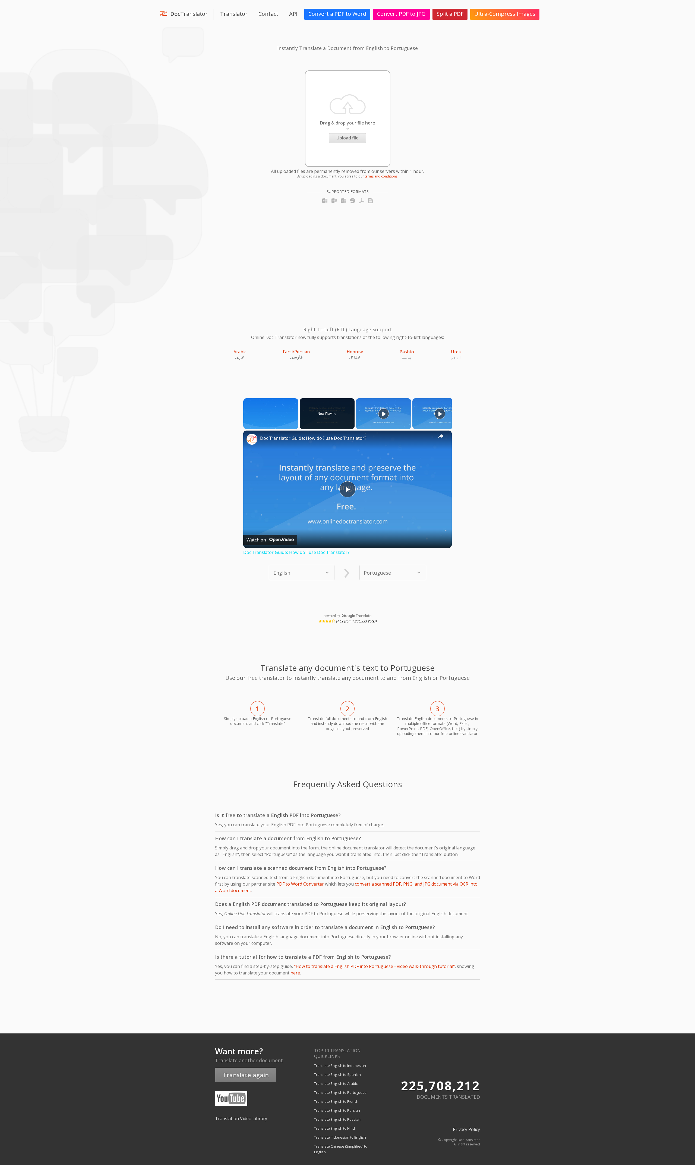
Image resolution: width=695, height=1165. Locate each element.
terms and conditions (381, 176)
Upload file (347, 138)
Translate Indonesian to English (340, 1137)
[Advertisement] (255, 258)
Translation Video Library (241, 1119)
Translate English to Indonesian (340, 1065)
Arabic (239, 352)
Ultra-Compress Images (504, 13)
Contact (268, 13)
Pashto (407, 352)
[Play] (383, 413)
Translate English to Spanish (337, 1074)
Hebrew (355, 352)
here (295, 973)
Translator (234, 13)
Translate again (246, 1075)
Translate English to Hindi (335, 1128)
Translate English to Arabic (336, 1083)
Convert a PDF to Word (337, 13)
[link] (252, 439)
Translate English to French (336, 1101)
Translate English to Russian (337, 1119)
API (293, 13)
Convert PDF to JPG (401, 13)
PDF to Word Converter (300, 884)
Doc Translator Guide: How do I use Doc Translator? (313, 438)
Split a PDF (450, 13)
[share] (441, 436)
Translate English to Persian (337, 1110)
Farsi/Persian (296, 352)
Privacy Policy (466, 1129)
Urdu (456, 352)
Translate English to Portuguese (340, 1092)
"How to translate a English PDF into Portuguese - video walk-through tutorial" (374, 966)
